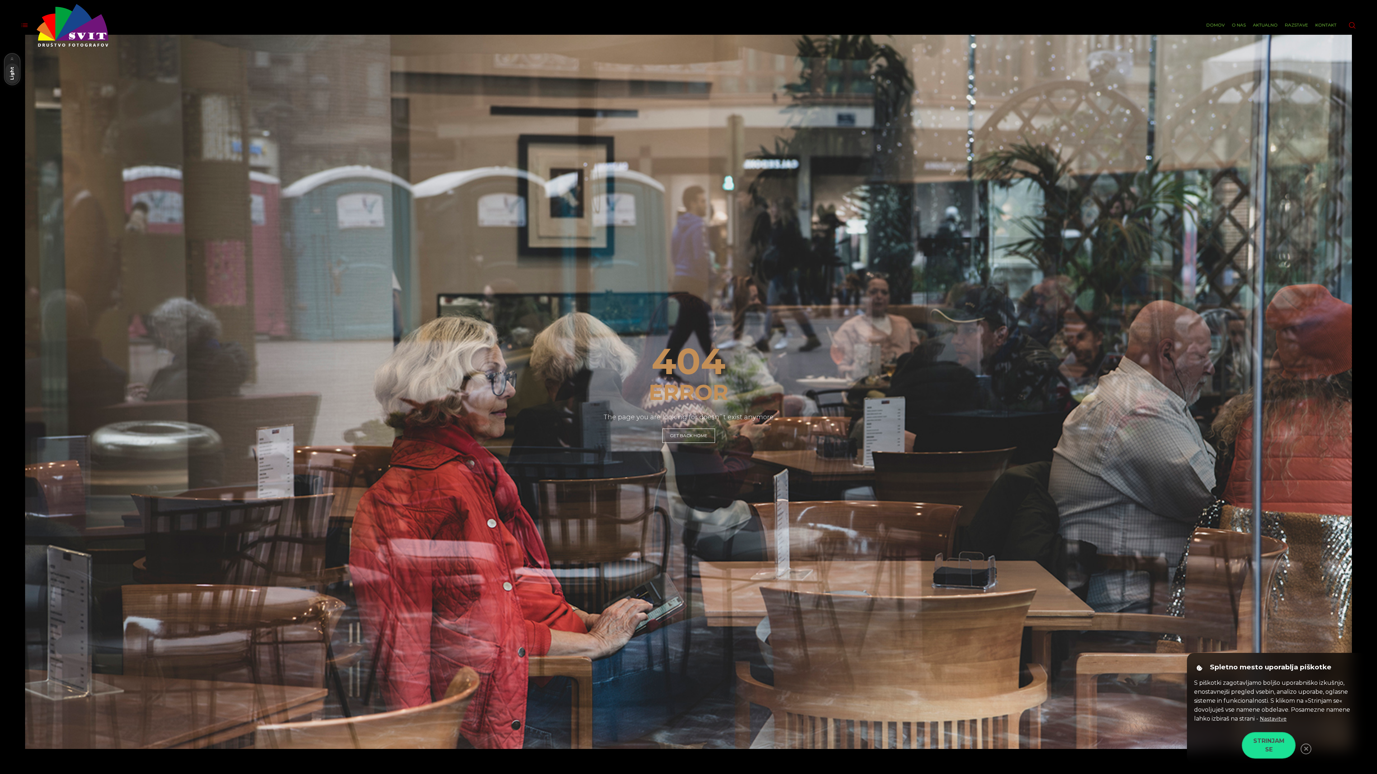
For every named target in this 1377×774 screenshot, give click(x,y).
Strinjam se (1268, 745)
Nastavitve (1273, 719)
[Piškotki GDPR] (1199, 668)
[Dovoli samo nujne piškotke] (1306, 749)
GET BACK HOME (689, 435)
